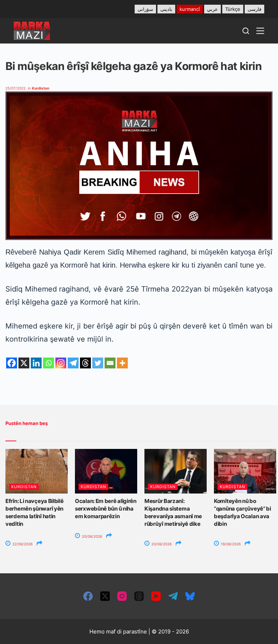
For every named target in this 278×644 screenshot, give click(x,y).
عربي (212, 9)
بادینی (166, 9)
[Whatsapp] (48, 363)
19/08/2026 (230, 544)
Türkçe (232, 9)
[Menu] (260, 31)
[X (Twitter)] (105, 596)
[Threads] (85, 363)
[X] (23, 363)
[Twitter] (97, 363)
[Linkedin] (36, 363)
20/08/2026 (91, 536)
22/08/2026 (22, 544)
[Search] (246, 31)
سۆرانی (145, 9)
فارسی (254, 9)
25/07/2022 (15, 88)
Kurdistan (40, 88)
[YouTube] (156, 596)
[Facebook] (11, 363)
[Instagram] (60, 363)
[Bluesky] (190, 596)
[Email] (110, 363)
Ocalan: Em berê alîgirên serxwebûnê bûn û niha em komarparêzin (105, 509)
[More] (122, 363)
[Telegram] (73, 363)
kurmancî (190, 9)
